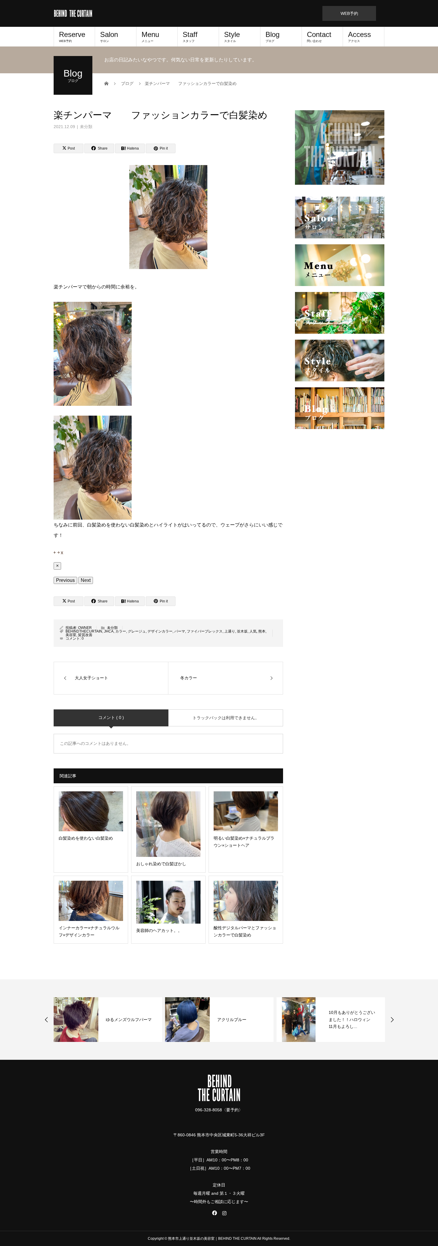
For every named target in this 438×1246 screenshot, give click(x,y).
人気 (253, 631)
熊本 (261, 631)
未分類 (86, 126)
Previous (65, 580)
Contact (319, 36)
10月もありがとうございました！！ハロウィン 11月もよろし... (276, 1019)
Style (232, 36)
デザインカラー (160, 631)
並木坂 (242, 631)
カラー (120, 631)
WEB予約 (349, 13)
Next (86, 580)
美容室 (71, 635)
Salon (109, 36)
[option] (143, 1019)
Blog (272, 36)
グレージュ (137, 631)
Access (359, 36)
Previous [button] (46, 1020)
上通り (229, 631)
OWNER (85, 628)
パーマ (179, 631)
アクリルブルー (155, 1019)
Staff (190, 36)
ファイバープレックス (205, 631)
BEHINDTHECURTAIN (84, 631)
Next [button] (392, 1020)
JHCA (109, 631)
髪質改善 (85, 635)
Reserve (72, 36)
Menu (150, 36)
